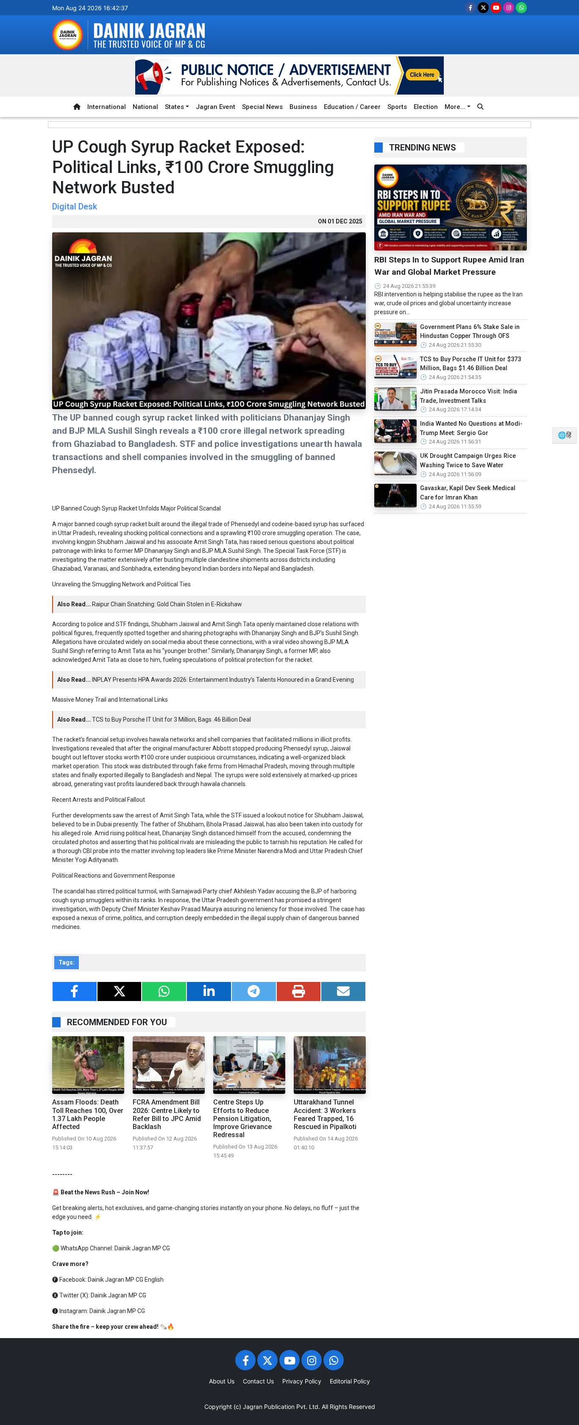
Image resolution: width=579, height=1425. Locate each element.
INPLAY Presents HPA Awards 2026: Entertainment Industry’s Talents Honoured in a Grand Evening (223, 679)
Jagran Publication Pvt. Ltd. (281, 1406)
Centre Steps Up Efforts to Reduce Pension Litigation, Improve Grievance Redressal (242, 1118)
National (145, 107)
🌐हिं (564, 435)
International (106, 107)
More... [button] (455, 107)
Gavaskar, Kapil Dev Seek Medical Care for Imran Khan (467, 493)
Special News (262, 107)
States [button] (174, 107)
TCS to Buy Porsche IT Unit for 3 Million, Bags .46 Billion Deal (171, 719)
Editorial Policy (350, 1381)
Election (426, 107)
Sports (397, 107)
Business (303, 107)
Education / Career (352, 107)
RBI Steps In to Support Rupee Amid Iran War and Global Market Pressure (449, 266)
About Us (221, 1381)
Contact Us (258, 1381)
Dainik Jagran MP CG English (126, 1279)
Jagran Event (215, 107)
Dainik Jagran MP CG (142, 1248)
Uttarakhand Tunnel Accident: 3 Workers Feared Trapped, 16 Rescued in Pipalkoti (325, 1114)
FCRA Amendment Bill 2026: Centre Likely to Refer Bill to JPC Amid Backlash (167, 1114)
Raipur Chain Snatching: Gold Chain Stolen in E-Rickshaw (167, 604)
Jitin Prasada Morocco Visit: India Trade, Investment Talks (468, 396)
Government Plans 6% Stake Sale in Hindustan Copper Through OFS (470, 331)
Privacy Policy (301, 1381)
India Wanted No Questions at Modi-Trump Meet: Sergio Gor (471, 428)
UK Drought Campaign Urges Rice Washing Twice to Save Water (468, 460)
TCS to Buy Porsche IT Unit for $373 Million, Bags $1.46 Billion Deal (470, 364)
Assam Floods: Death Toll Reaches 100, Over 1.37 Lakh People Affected (87, 1114)
